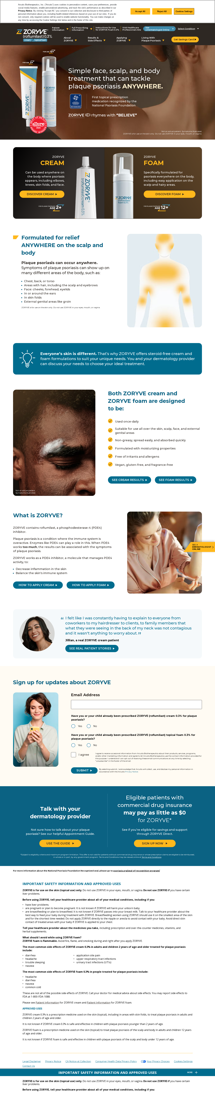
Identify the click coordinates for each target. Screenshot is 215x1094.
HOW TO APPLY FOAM (89, 585)
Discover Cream (40, 194)
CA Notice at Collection (78, 1061)
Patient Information (47, 1002)
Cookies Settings (184, 11)
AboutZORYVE (68, 39)
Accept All (140, 11)
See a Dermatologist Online (157, 28)
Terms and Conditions (151, 857)
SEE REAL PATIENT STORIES (90, 648)
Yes (80, 726)
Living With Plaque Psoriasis (151, 39)
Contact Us (29, 1066)
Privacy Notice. (132, 771)
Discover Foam (168, 194)
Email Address (85, 695)
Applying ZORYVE (121, 39)
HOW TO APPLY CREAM (36, 585)
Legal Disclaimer (32, 1061)
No (95, 726)
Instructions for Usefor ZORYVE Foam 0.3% (107, 29)
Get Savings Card (184, 39)
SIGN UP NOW (152, 843)
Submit (82, 770)
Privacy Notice (25, 11)
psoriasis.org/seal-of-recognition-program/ (136, 871)
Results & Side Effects (95, 39)
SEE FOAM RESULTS (174, 480)
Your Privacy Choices (158, 1061)
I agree (84, 754)
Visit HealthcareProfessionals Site (131, 29)
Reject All (162, 11)
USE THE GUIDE (58, 843)
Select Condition (186, 29)
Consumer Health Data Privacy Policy (116, 1061)
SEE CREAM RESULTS (128, 480)
